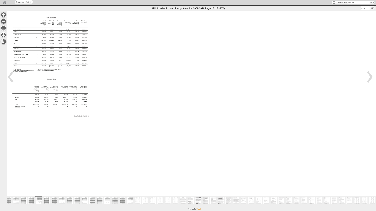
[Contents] (3, 28)
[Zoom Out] (3, 21)
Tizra (199, 209)
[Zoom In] (3, 15)
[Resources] (3, 35)
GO (372, 2)
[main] (191, 111)
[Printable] (3, 42)
